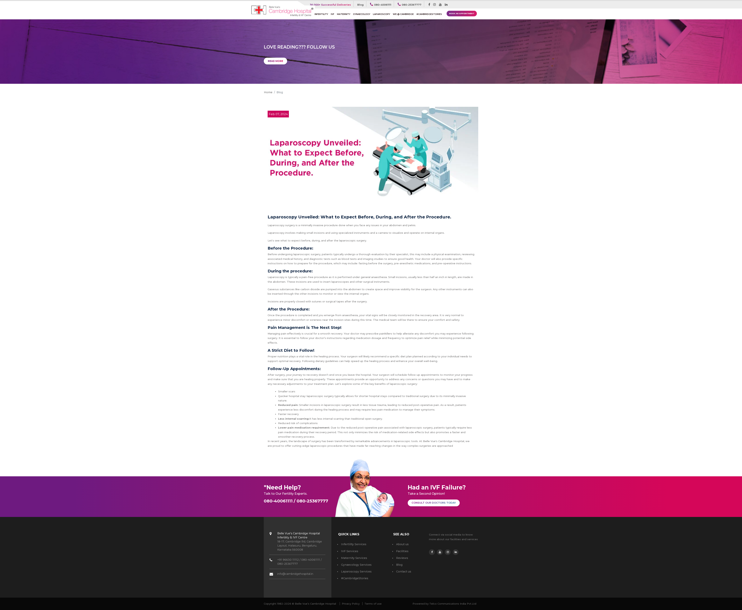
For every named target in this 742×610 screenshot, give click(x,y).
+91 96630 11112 (288, 559)
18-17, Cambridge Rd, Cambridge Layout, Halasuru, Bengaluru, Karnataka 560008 (299, 541)
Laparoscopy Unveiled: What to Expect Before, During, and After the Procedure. (359, 217)
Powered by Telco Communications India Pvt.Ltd (444, 603)
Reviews (402, 558)
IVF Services (349, 551)
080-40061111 (382, 4)
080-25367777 (411, 4)
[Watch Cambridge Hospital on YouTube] (440, 4)
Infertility (322, 14)
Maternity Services (354, 558)
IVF (332, 14)
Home (268, 92)
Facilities (402, 551)
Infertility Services (353, 544)
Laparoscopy (381, 14)
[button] (434, 503)
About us (402, 544)
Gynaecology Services (356, 564)
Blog (360, 4)
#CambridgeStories (429, 14)
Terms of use (373, 603)
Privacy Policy (351, 603)
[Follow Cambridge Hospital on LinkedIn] (446, 4)
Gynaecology (361, 14)
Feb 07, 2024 (278, 114)
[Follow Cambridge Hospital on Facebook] (429, 4)
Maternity (343, 14)
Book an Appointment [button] (461, 13)
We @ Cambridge (403, 14)
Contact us (403, 571)
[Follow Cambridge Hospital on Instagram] (434, 4)
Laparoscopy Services (356, 571)
